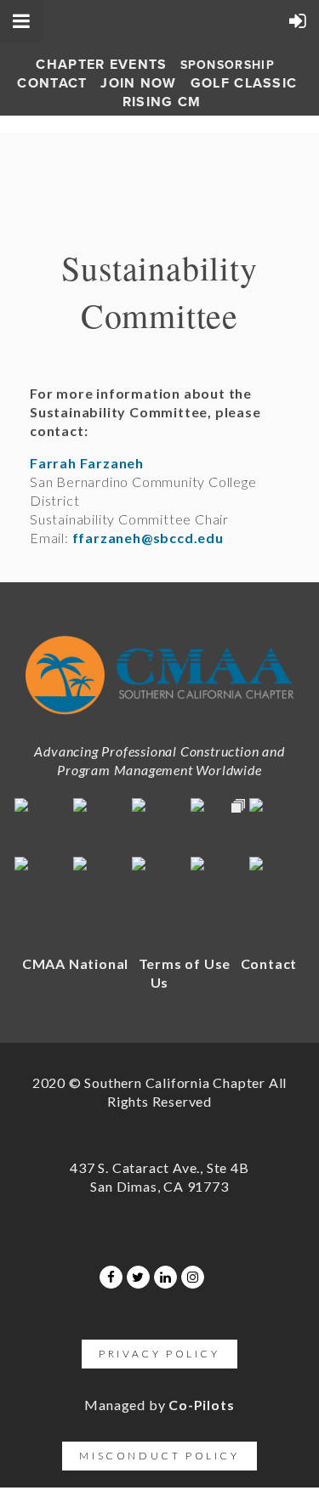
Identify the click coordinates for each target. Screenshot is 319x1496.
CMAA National (75, 963)
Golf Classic (244, 83)
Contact (52, 83)
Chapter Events (101, 64)
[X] (138, 1277)
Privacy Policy (159, 1353)
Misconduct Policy (159, 1455)
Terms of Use (185, 963)
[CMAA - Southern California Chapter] (159, 719)
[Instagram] (192, 1277)
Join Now (138, 83)
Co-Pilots (201, 1405)
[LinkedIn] (165, 1277)
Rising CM (162, 102)
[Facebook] (111, 1277)
